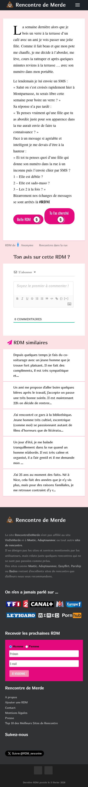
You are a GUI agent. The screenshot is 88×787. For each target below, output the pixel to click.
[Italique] (22, 298)
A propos (11, 697)
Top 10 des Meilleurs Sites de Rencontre (31, 723)
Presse (9, 718)
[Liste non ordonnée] (41, 298)
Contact (10, 707)
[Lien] (56, 298)
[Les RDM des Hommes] (18, 245)
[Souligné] (27, 298)
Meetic (31, 540)
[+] (66, 298)
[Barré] (31, 298)
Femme (34, 646)
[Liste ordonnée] (36, 298)
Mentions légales (16, 713)
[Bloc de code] (51, 298)
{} (61, 298)
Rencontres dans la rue (53, 245)
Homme (18, 646)
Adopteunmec (47, 540)
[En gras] (17, 298)
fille (16, 45)
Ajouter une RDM (16, 702)
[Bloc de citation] (46, 298)
